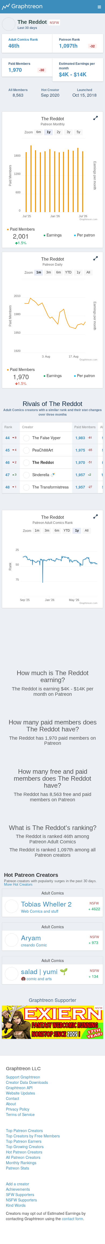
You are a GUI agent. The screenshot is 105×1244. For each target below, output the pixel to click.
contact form (72, 1218)
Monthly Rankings (21, 1162)
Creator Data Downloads (27, 1082)
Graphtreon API (19, 1087)
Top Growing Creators (25, 1146)
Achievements (18, 1189)
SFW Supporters (20, 1194)
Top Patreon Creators (24, 1130)
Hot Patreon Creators (24, 1152)
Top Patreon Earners (23, 1141)
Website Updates (20, 1093)
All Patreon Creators (23, 1157)
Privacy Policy (17, 1109)
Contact (12, 1098)
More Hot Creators (18, 884)
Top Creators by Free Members (33, 1135)
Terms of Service (20, 1114)
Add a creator (17, 1183)
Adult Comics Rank (23, 39)
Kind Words (16, 1205)
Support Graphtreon (23, 1077)
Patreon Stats (17, 1168)
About (11, 1103)
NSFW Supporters (21, 1199)
